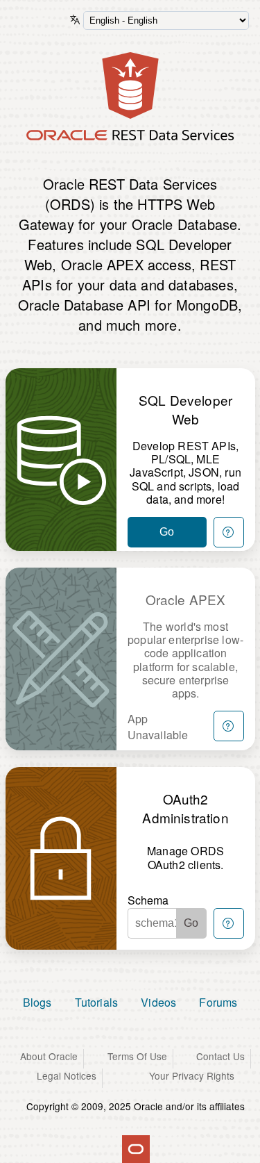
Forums (218, 1002)
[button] (229, 532)
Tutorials (97, 1002)
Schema (148, 900)
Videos (158, 1002)
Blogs (37, 1002)
